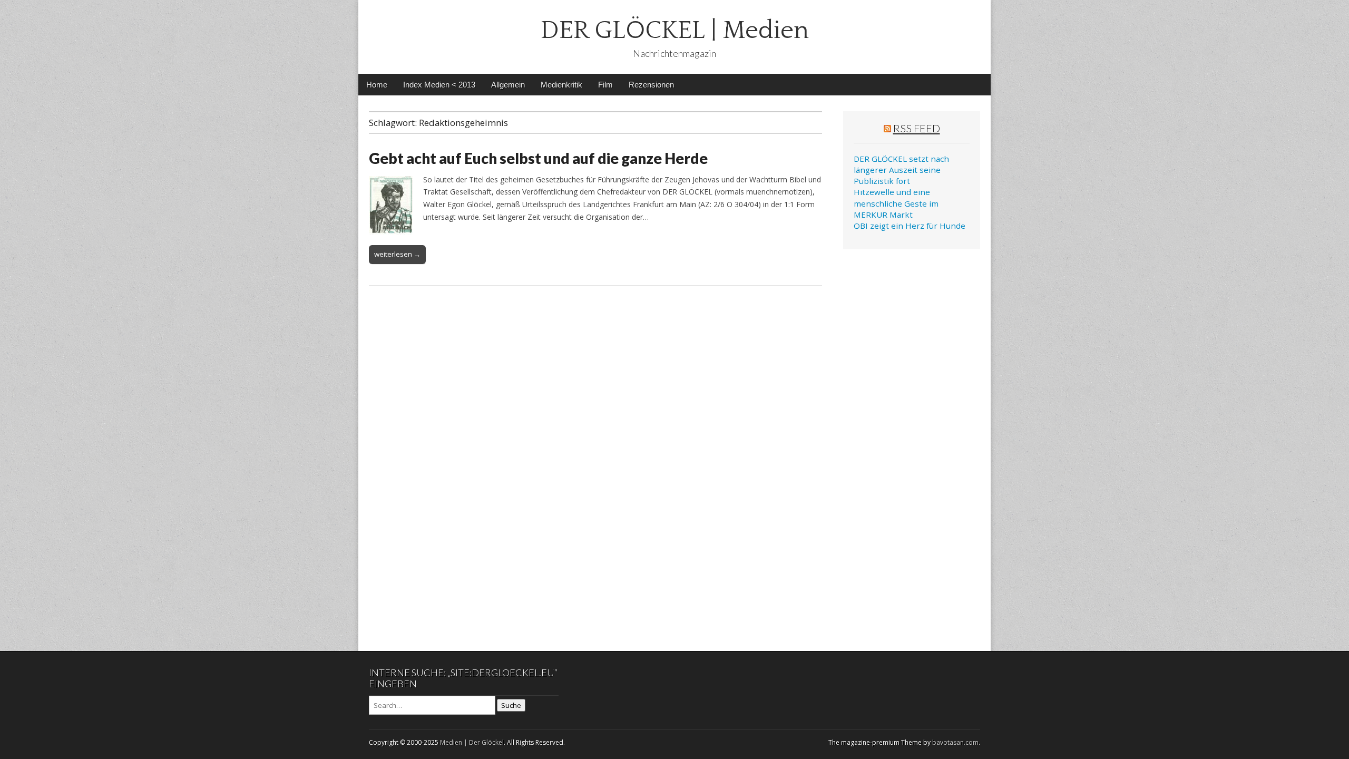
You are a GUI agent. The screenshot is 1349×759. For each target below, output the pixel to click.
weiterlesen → (397, 254)
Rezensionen (651, 84)
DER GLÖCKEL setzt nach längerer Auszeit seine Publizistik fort (901, 170)
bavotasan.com (955, 742)
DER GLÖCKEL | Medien (675, 30)
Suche (511, 705)
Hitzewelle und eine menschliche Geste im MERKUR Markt (896, 203)
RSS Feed (916, 128)
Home (376, 84)
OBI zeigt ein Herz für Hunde (909, 225)
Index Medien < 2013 (439, 84)
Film (605, 84)
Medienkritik (561, 84)
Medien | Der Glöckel (472, 742)
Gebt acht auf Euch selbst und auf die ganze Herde (538, 158)
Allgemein (508, 84)
